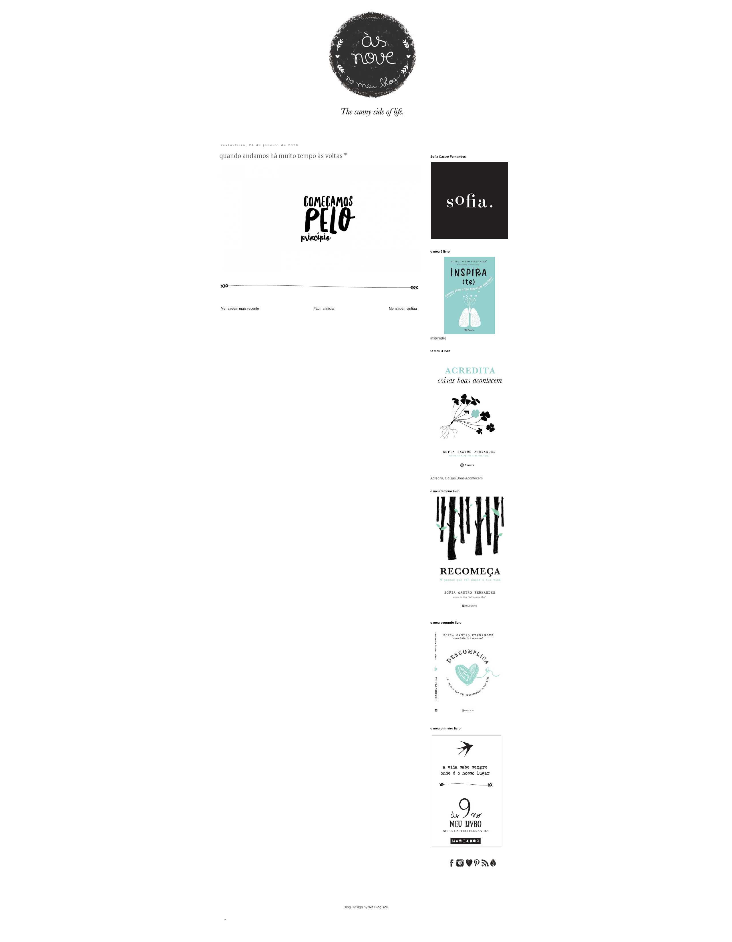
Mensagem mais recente (240, 309)
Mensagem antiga (403, 309)
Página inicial (324, 309)
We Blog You (378, 907)
